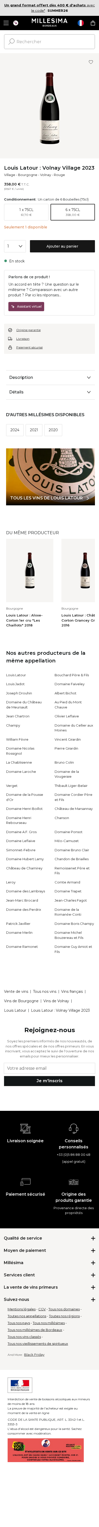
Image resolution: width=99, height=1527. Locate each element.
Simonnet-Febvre (21, 850)
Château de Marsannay (74, 809)
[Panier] (93, 23)
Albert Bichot (65, 693)
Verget (12, 786)
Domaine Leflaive (20, 841)
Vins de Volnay (56, 1001)
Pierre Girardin (66, 748)
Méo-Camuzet (67, 841)
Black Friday (34, 1355)
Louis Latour (16, 675)
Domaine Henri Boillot (24, 809)
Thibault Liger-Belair (71, 786)
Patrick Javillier (18, 924)
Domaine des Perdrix (23, 909)
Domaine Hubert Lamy (25, 859)
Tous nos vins (44, 991)
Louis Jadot (15, 684)
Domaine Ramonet (22, 947)
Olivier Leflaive (67, 716)
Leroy (10, 882)
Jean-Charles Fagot (71, 900)
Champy (13, 725)
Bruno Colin (64, 762)
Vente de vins (16, 991)
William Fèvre (17, 739)
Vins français (72, 991)
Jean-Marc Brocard (22, 900)
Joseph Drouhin (19, 693)
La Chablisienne (19, 762)
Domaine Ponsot (68, 832)
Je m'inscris (49, 1080)
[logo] (49, 23)
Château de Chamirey (24, 868)
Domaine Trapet (68, 891)
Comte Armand (67, 882)
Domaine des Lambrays (25, 891)
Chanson (62, 818)
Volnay (45, 175)
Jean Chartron (17, 716)
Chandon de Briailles (72, 859)
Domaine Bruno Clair (72, 850)
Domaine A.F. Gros (21, 832)
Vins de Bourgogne (21, 1001)
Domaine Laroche (21, 772)
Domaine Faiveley (70, 684)
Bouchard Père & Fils (72, 675)
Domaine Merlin (19, 932)
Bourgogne (27, 175)
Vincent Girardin (68, 739)
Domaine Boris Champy (74, 924)
